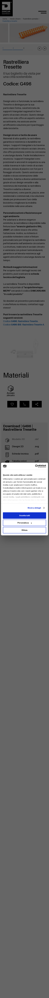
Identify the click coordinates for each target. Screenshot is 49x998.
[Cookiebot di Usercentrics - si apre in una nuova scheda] (35, 466)
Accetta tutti (24, 515)
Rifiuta (24, 530)
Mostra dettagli (34, 508)
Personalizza (23, 523)
